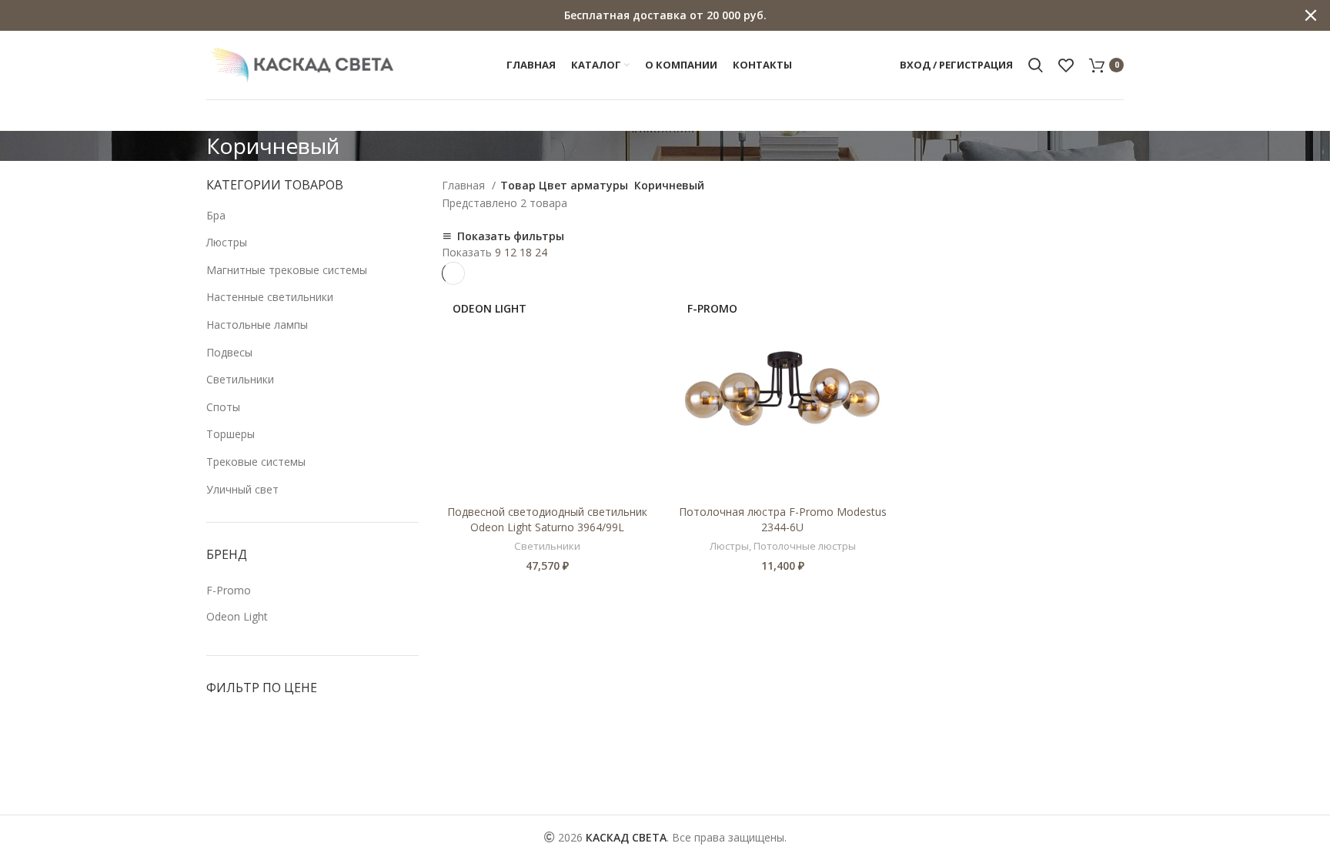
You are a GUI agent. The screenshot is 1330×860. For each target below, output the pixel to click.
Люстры (226, 242)
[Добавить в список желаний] (642, 344)
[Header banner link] (642, 15)
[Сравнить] (642, 310)
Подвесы (229, 352)
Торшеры (230, 434)
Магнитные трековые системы (286, 270)
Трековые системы (256, 461)
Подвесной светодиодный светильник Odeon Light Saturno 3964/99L (547, 519)
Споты (223, 407)
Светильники (240, 379)
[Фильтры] (19, 807)
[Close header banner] (1311, 15)
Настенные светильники (269, 296)
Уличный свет (242, 489)
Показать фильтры (510, 236)
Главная (465, 185)
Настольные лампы (257, 324)
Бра (216, 215)
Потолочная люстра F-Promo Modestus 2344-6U (783, 519)
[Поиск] (1036, 65)
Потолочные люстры (805, 546)
